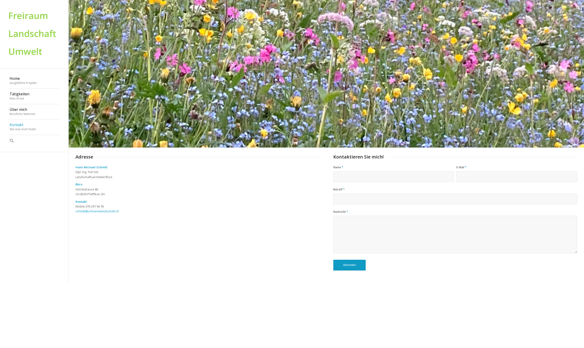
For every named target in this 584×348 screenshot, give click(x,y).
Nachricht (340, 212)
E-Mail (461, 167)
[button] (34, 141)
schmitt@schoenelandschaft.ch (97, 211)
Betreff (339, 189)
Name (338, 167)
